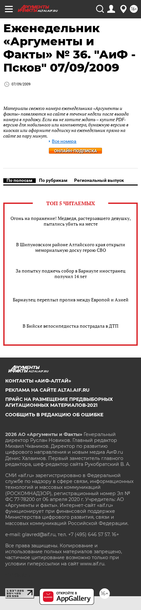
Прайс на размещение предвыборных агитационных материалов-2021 (59, 402)
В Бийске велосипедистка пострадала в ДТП (70, 326)
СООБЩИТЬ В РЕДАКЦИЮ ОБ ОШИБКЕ (54, 415)
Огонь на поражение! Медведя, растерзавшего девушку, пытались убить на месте (70, 221)
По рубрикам (53, 180)
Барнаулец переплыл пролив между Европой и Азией (71, 299)
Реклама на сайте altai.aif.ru (47, 390)
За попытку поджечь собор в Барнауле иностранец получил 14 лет (71, 273)
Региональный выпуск (99, 180)
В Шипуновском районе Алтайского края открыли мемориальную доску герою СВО (70, 247)
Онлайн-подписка (75, 150)
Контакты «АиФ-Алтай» (38, 381)
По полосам (19, 180)
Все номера (64, 141)
